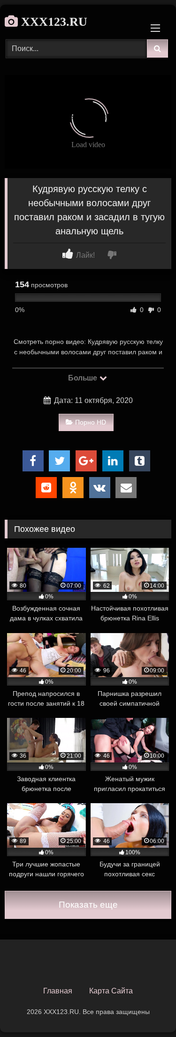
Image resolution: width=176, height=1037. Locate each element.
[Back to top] (147, 1009)
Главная (57, 991)
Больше (83, 378)
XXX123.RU (52, 22)
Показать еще (88, 905)
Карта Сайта (111, 991)
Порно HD (90, 422)
